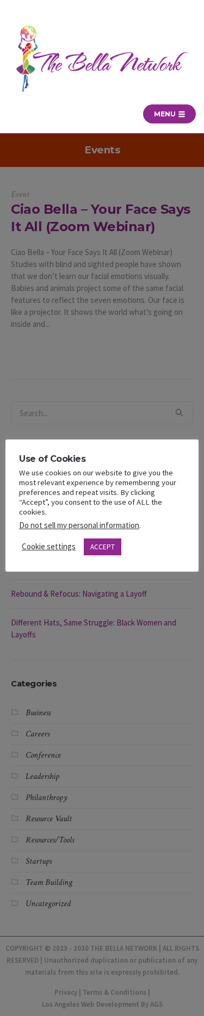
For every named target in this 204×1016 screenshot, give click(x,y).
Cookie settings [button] (49, 546)
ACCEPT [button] (102, 547)
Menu (165, 114)
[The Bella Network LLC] (102, 59)
